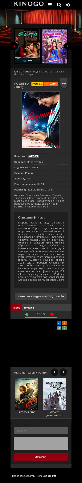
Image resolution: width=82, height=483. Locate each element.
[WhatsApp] (64, 328)
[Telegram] (59, 328)
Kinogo (28, 5)
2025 (28, 71)
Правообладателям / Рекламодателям (33, 475)
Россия (29, 173)
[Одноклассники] (64, 323)
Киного (18, 71)
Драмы (27, 178)
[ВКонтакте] (59, 323)
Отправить (41, 457)
